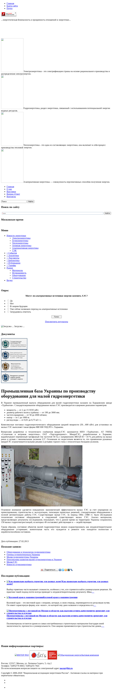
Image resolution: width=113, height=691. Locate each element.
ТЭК (14, 250)
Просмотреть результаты (56, 321)
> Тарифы (11, 265)
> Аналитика (13, 255)
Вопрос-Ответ (13, 194)
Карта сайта (12, 6)
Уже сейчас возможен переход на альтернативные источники (39, 309)
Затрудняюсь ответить (20, 312)
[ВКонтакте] (60, 570)
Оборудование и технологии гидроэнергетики (28, 552)
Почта (9, 8)
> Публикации (13, 263)
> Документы (13, 258)
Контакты (11, 196)
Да (11, 301)
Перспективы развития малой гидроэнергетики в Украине (34, 559)
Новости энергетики (16, 235)
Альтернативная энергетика (25, 248)
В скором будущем (18, 306)
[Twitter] (62, 570)
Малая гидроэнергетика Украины (22, 557)
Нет (12, 303)
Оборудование (19, 275)
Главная (10, 3)
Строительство (19, 278)
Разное (10, 268)
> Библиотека (13, 260)
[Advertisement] (15, 32)
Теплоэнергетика (20, 243)
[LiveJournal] (71, 570)
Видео (10, 280)
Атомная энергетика (21, 245)
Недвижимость (19, 273)
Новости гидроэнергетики (19, 564)
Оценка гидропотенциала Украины (23, 554)
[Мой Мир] (68, 570)
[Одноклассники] (65, 570)
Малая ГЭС (12, 562)
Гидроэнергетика (20, 240)
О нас (9, 189)
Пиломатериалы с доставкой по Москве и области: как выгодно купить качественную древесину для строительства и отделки (57, 617)
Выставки (11, 191)
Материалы (17, 270)
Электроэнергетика (21, 238)
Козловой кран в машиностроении (60, 597)
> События (12, 253)
